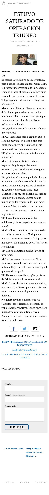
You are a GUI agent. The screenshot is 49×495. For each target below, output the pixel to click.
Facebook (13, 328)
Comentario (10, 406)
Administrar (40, 483)
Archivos (24, 483)
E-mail (15, 395)
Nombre (9, 384)
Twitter (24, 328)
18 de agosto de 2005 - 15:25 (24, 41)
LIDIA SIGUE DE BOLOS (24, 350)
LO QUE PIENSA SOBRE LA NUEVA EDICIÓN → (34, 452)
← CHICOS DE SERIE (13, 449)
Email (35, 328)
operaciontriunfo (19, 3)
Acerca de (8, 483)
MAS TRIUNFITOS (24, 46)
